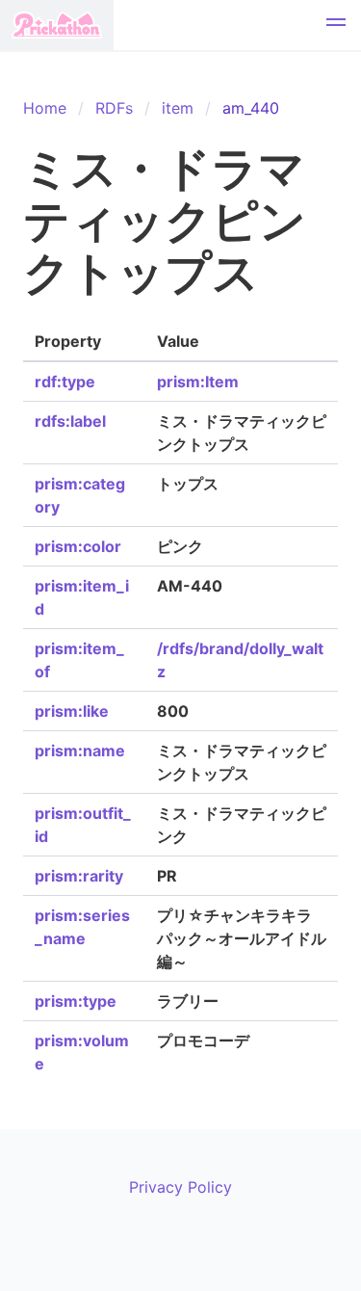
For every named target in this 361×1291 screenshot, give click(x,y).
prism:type (75, 1001)
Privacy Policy (180, 1187)
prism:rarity (79, 875)
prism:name (80, 750)
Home (44, 108)
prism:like (72, 711)
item (177, 108)
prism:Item (198, 381)
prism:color (78, 546)
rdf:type (65, 381)
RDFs (114, 108)
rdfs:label (70, 421)
